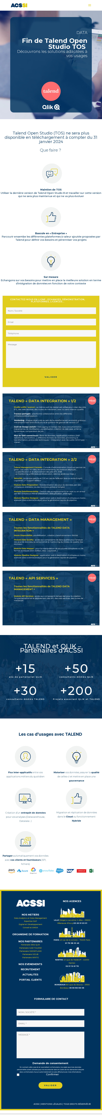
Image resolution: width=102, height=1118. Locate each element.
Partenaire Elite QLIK (30, 945)
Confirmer (52, 1074)
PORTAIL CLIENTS (30, 979)
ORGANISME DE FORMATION (30, 934)
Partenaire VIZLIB (30, 954)
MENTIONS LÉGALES (51, 1104)
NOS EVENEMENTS (30, 964)
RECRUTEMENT (30, 969)
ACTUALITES (30, 974)
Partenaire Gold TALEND (30, 948)
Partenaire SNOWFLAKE (30, 951)
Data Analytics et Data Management (30, 918)
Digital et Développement (30, 924)
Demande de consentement (50, 1063)
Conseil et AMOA (30, 927)
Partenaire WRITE (30, 957)
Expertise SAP (30, 921)
